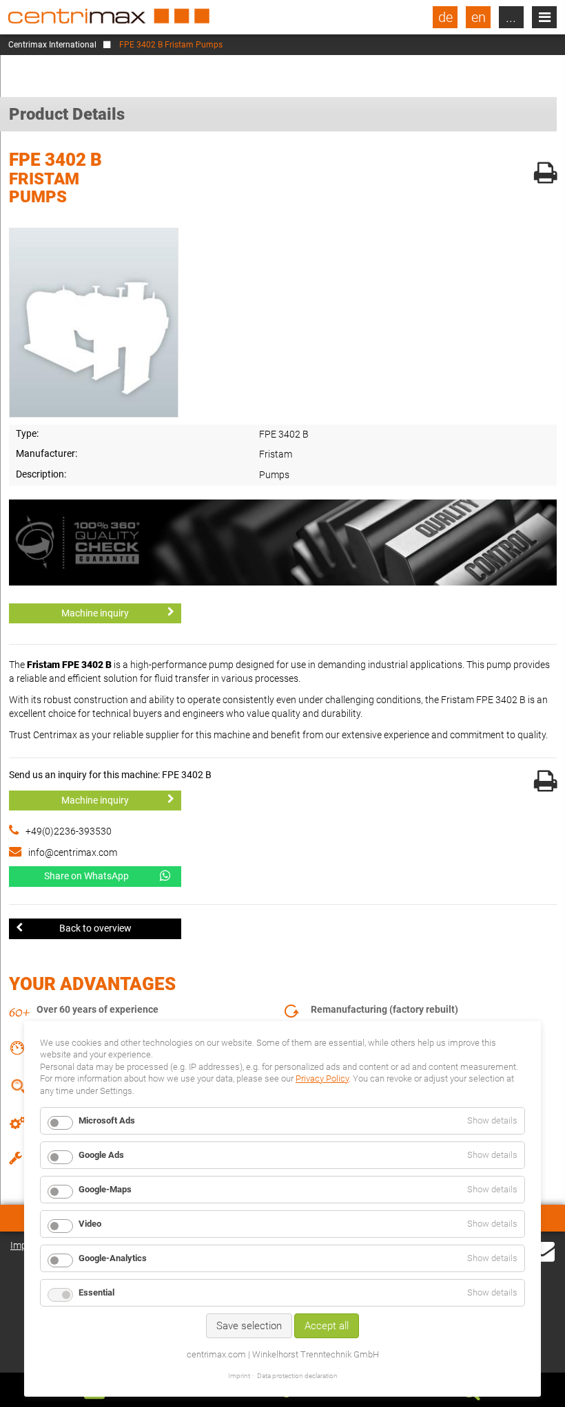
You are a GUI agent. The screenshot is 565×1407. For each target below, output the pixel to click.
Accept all (327, 1326)
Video (90, 1223)
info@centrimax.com (72, 852)
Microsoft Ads (107, 1120)
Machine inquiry (95, 613)
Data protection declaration (297, 1375)
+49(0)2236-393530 (68, 831)
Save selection (249, 1326)
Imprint (239, 1375)
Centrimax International (52, 45)
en (478, 17)
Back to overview (95, 928)
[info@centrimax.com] (542, 1250)
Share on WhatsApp (86, 875)
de (445, 17)
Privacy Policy (322, 1078)
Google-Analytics (113, 1258)
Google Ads (101, 1155)
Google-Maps (105, 1189)
